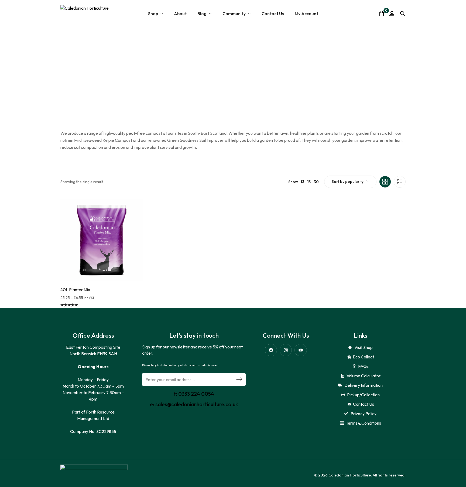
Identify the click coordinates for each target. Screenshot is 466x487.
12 (302, 181)
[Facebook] (271, 350)
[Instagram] (286, 350)
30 (316, 181)
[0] (381, 13)
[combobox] (350, 181)
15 (309, 181)
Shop (89, 79)
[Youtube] (300, 350)
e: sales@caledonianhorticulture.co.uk (194, 404)
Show (293, 181)
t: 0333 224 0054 (194, 394)
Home (76, 79)
